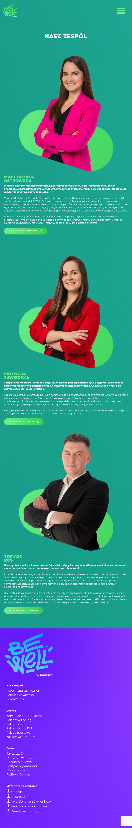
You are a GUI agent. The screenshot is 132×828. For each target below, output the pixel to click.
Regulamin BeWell (19, 762)
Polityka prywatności (21, 766)
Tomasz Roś (15, 699)
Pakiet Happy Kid (19, 728)
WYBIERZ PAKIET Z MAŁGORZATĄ (25, 231)
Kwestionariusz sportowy (29, 806)
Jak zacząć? (15, 753)
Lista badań (19, 796)
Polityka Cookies (18, 774)
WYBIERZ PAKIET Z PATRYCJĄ (23, 421)
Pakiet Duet (15, 724)
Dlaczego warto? (18, 757)
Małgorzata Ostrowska (22, 690)
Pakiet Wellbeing (18, 720)
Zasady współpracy (20, 737)
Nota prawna (15, 770)
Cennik (16, 792)
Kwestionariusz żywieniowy (31, 801)
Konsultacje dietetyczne (24, 716)
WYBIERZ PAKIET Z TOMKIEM (23, 610)
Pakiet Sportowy (18, 732)
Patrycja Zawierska (20, 695)
